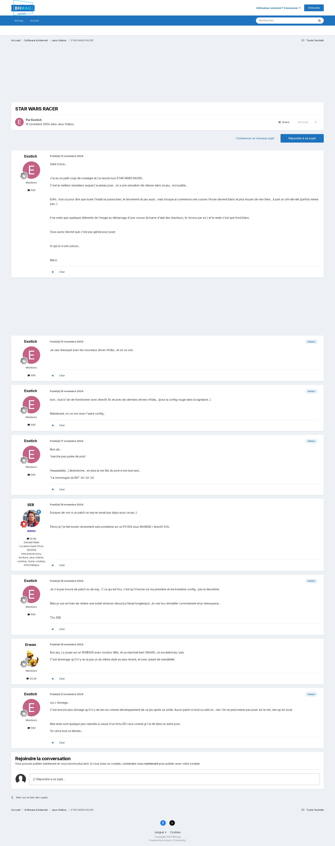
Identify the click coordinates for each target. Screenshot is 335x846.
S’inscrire (314, 7)
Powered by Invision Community (167, 840)
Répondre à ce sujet (302, 138)
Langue (160, 832)
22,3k (32, 678)
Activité (34, 20)
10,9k (32, 538)
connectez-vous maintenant (140, 763)
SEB (30, 505)
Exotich (36, 119)
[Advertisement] (81, 75)
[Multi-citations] (52, 272)
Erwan (30, 645)
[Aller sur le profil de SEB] (31, 518)
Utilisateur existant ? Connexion (277, 7)
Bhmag (19, 20)
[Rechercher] (319, 20)
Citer (62, 271)
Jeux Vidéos (66, 124)
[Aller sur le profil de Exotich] (19, 122)
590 (32, 190)
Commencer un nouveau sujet (255, 138)
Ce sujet (305, 20)
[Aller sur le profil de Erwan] (31, 658)
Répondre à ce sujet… (50, 779)
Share (285, 122)
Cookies (175, 832)
